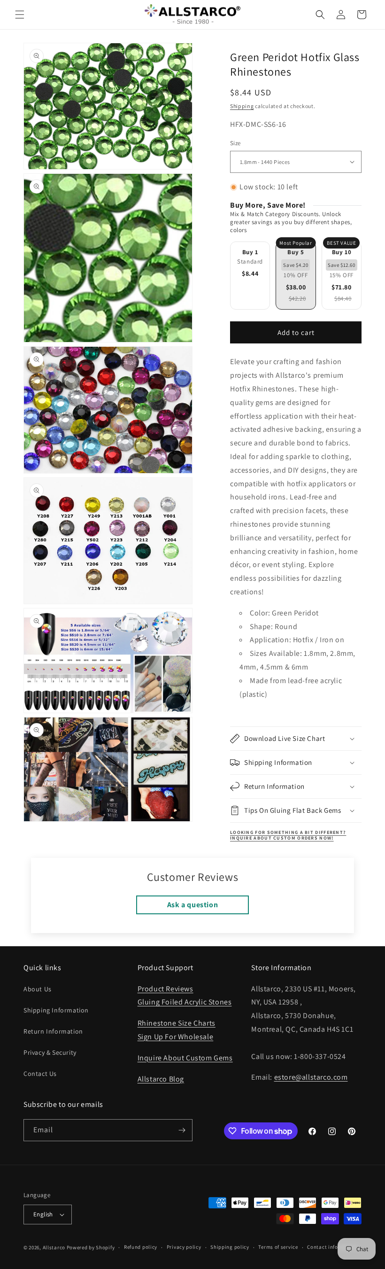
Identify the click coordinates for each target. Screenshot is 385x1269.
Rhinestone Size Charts (177, 1023)
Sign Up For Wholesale (176, 1037)
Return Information (53, 1031)
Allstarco (54, 1247)
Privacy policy (184, 1247)
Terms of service (278, 1247)
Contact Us (40, 1073)
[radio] (250, 275)
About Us (37, 989)
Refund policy (140, 1247)
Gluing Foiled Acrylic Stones (185, 1002)
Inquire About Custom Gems (185, 1058)
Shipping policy (229, 1247)
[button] (19, 14)
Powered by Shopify (91, 1247)
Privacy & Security (50, 1052)
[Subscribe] (181, 1130)
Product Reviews (165, 989)
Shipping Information (56, 1010)
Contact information (332, 1247)
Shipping (242, 105)
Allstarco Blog (161, 1079)
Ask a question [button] (192, 905)
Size (235, 143)
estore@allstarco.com (311, 1077)
